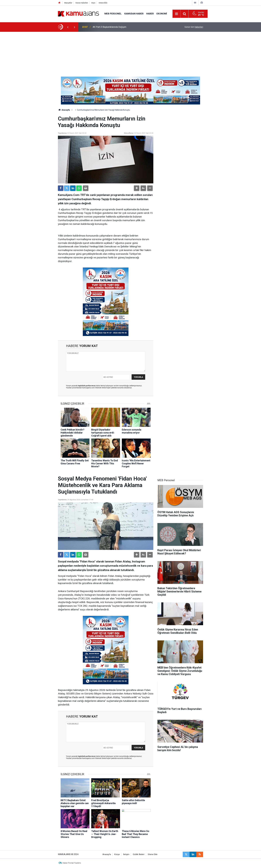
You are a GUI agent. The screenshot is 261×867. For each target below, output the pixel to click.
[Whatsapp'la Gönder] (79, 188)
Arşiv (93, 3)
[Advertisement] (130, 52)
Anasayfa (65, 110)
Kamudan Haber (134, 13)
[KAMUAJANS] (78, 13)
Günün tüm (193, 27)
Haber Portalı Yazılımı (72, 863)
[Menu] (176, 13)
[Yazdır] (85, 188)
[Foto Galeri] (201, 2)
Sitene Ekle (103, 3)
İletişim (126, 854)
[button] (136, 188)
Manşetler (68, 3)
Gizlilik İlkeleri (138, 854)
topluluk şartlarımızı (87, 386)
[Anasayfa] (59, 3)
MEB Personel (113, 13)
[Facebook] (60, 188)
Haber (150, 13)
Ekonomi (161, 13)
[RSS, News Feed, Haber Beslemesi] (199, 854)
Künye (117, 854)
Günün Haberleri (81, 3)
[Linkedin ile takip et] (192, 854)
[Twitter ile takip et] (186, 854)
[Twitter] (66, 188)
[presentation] (67, 27)
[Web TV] (195, 2)
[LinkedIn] (73, 188)
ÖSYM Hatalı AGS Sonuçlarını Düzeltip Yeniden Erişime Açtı (121, 27)
